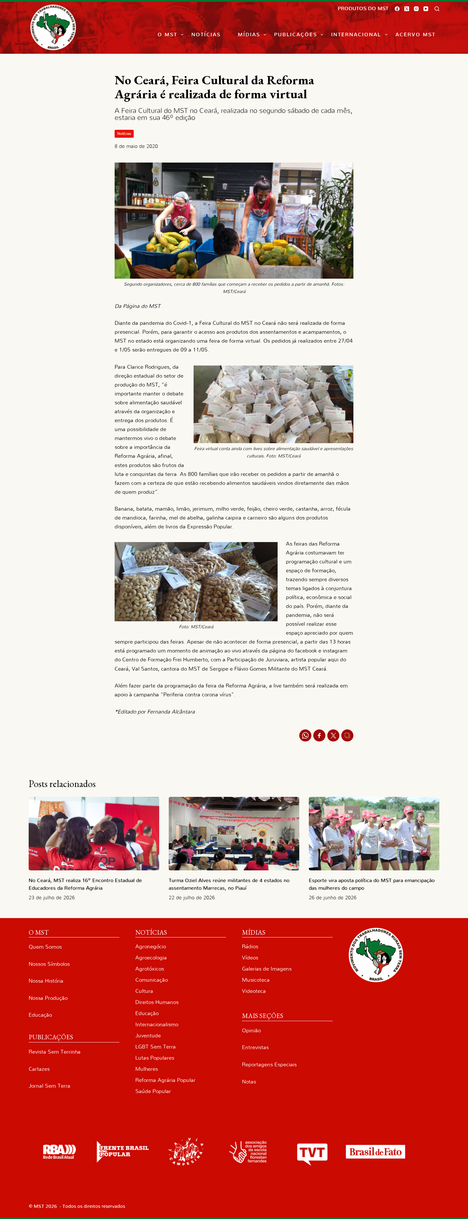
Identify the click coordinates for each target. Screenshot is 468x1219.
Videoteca (254, 991)
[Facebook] (397, 8)
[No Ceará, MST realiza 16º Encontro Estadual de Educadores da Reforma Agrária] (94, 833)
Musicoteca (256, 980)
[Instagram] (416, 8)
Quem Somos (45, 947)
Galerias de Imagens (267, 969)
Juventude (148, 1035)
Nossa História (46, 981)
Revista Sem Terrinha (55, 1052)
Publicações (295, 34)
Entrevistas (255, 1047)
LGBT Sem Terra (155, 1046)
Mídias (249, 34)
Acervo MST (415, 34)
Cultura (144, 991)
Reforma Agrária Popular (165, 1080)
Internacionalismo (156, 1024)
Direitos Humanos (157, 1002)
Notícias (206, 34)
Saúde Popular (153, 1091)
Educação (40, 1015)
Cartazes (39, 1069)
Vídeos (250, 957)
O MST (167, 34)
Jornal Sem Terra (49, 1086)
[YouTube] (425, 8)
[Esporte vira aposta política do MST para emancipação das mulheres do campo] (374, 833)
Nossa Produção (48, 998)
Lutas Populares (154, 1058)
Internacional (356, 34)
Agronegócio (150, 946)
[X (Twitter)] (406, 8)
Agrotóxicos (149, 969)
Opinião (251, 1030)
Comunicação (151, 980)
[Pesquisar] (437, 8)
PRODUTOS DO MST (363, 8)
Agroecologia (151, 957)
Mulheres (146, 1069)
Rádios (250, 946)
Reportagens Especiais (269, 1064)
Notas (249, 1081)
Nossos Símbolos (49, 964)
